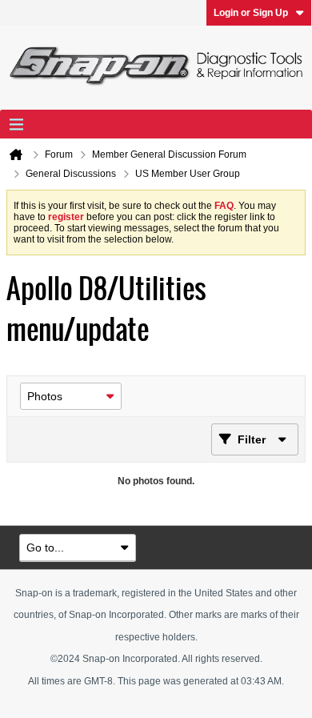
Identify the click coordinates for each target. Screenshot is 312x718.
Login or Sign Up (251, 12)
